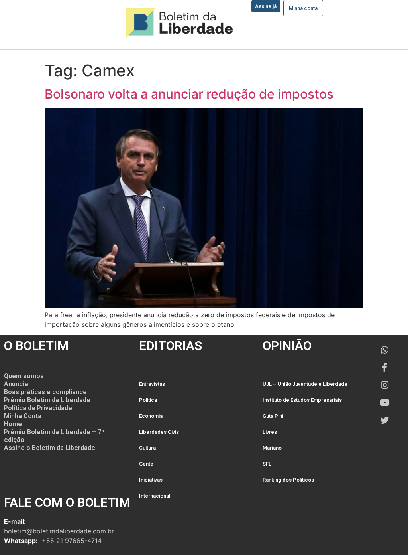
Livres (270, 432)
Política (148, 400)
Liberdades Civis (159, 432)
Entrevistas (152, 384)
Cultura (147, 448)
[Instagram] (384, 385)
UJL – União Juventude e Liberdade (305, 384)
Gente (146, 464)
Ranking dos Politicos (288, 480)
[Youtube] (384, 402)
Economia (151, 416)
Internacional (154, 496)
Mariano (272, 448)
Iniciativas (151, 480)
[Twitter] (384, 420)
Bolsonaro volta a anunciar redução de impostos (189, 94)
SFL (267, 464)
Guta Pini (273, 416)
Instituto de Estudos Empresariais (302, 400)
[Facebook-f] (384, 367)
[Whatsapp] (384, 350)
